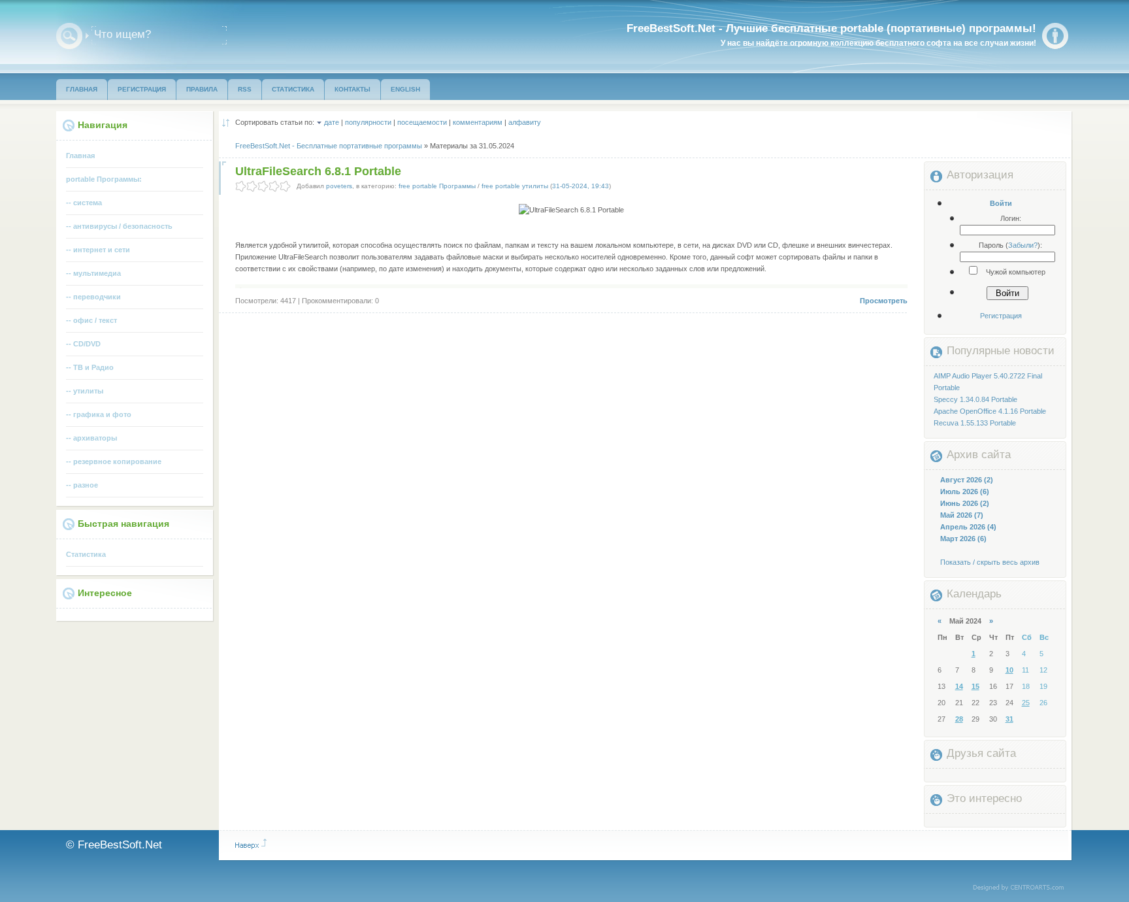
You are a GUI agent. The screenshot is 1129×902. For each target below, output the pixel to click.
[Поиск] (69, 36)
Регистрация (1001, 316)
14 (959, 686)
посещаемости (422, 122)
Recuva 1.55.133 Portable (975, 423)
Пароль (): (1010, 245)
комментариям (477, 122)
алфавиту (524, 122)
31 (1009, 719)
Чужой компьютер (1014, 272)
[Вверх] (251, 844)
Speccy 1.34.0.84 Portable (975, 399)
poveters (339, 186)
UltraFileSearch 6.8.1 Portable (318, 171)
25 (1026, 703)
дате (331, 122)
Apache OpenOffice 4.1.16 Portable (990, 411)
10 (1009, 670)
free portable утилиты (515, 186)
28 (959, 719)
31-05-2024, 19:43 (580, 186)
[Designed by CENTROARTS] (1023, 888)
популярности (368, 122)
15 (975, 686)
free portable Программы (437, 186)
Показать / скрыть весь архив (989, 562)
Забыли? (1023, 245)
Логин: (1010, 218)
